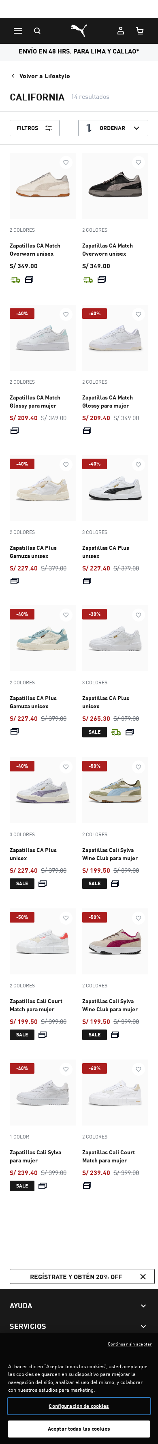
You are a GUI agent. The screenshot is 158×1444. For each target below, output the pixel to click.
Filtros (27, 127)
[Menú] (18, 31)
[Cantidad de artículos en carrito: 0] (140, 31)
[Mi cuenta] (121, 31)
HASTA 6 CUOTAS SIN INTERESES (79, 9)
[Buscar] (37, 31)
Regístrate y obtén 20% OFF (76, 1276)
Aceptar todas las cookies (79, 1428)
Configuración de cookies (79, 1406)
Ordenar (112, 127)
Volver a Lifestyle (44, 75)
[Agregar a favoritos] (66, 162)
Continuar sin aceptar (130, 1344)
